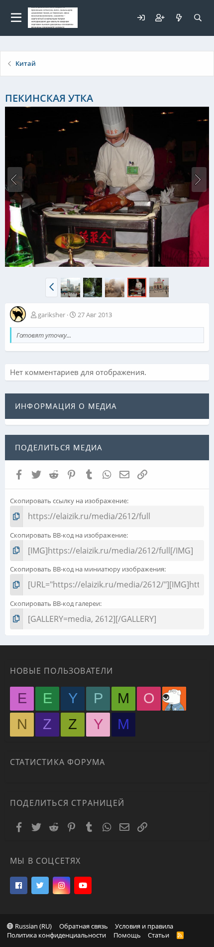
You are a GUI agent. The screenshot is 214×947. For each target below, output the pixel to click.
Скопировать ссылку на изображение (68, 500)
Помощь (127, 935)
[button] (16, 18)
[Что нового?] (178, 17)
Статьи (158, 935)
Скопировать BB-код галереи (55, 603)
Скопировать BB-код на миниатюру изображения (87, 569)
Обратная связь (83, 926)
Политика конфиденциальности (56, 935)
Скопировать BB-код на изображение (68, 535)
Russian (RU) (32, 926)
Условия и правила (144, 926)
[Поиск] (197, 17)
